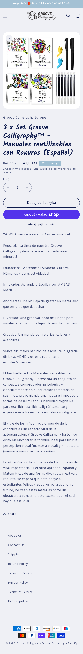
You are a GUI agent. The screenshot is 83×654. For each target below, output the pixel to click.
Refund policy (18, 601)
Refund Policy (18, 564)
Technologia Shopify (64, 643)
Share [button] (12, 514)
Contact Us (16, 545)
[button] (5, 15)
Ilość (6, 179)
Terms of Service (20, 573)
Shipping (14, 554)
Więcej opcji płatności (41, 224)
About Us (15, 535)
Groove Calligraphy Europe (34, 643)
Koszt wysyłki (40, 168)
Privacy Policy (18, 582)
